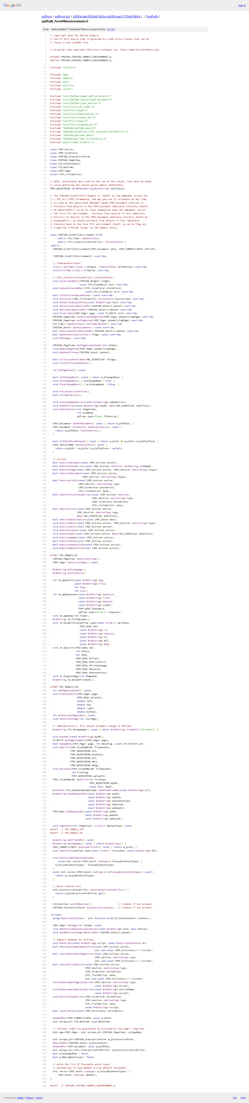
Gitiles (20, 1097)
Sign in (242, 5)
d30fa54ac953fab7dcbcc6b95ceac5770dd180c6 (106, 16)
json (243, 1097)
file (111, 29)
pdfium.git (62, 16)
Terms (39, 1097)
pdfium (47, 16)
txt (235, 1097)
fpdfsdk (152, 16)
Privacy (30, 1097)
